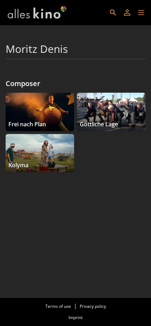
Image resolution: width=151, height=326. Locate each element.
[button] (141, 13)
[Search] (113, 13)
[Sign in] (127, 13)
